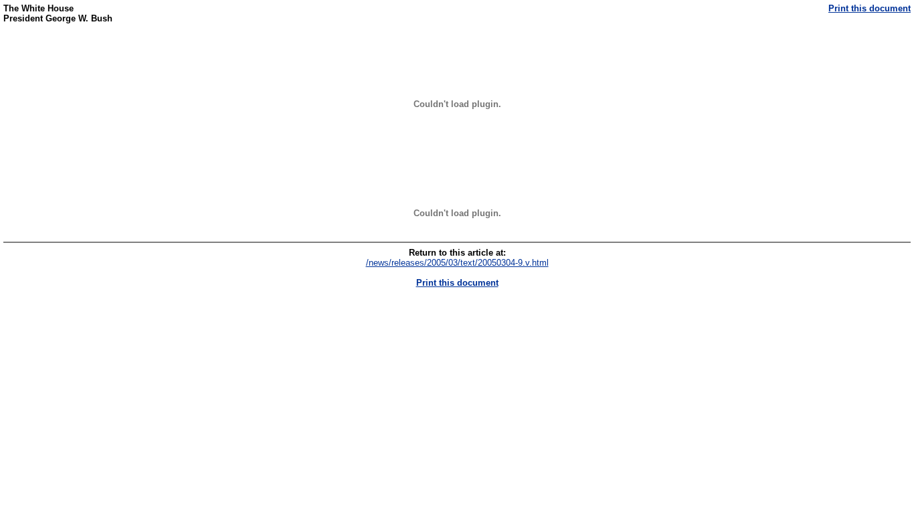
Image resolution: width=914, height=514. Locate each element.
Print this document (869, 8)
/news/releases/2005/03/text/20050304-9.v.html (457, 263)
